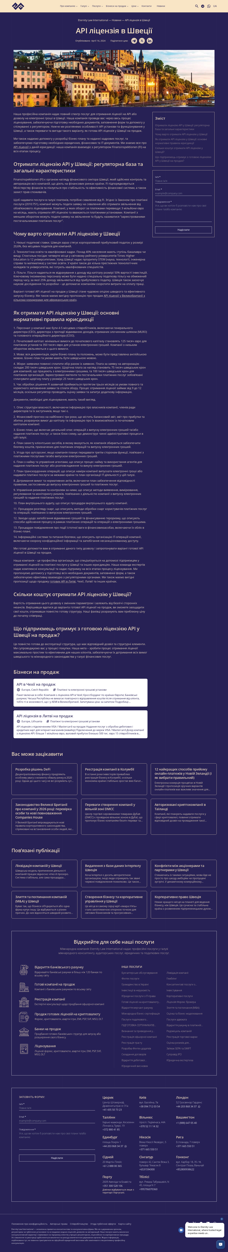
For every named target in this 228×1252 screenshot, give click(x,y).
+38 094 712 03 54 (149, 1106)
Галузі (83, 6)
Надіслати (184, 229)
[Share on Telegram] (134, 41)
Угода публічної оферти (103, 1223)
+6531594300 (147, 1169)
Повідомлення (163, 201)
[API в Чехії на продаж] (80, 693)
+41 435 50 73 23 (112, 1109)
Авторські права (58, 1223)
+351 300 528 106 (113, 1186)
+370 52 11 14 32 (149, 1126)
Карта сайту (124, 1223)
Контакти (147, 6)
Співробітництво (79, 1223)
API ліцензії (21, 147)
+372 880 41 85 (111, 1129)
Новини (161, 6)
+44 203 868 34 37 (186, 1106)
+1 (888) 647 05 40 (186, 1123)
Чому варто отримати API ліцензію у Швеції (181, 134)
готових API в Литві (63, 581)
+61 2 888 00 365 (112, 1166)
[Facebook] (187, 1223)
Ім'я (158, 177)
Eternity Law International (93, 20)
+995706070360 (148, 1189)
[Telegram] (201, 1223)
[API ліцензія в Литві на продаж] (80, 724)
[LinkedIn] (208, 1223)
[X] (194, 1223)
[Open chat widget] (220, 1244)
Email (158, 189)
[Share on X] (142, 41)
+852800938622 (185, 1169)
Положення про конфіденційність (29, 1223)
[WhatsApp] (215, 1223)
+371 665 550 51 (148, 1149)
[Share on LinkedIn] (150, 41)
